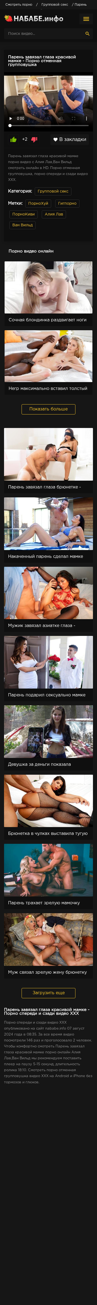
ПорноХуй (38, 203)
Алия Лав (54, 214)
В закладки (69, 139)
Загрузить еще (49, 993)
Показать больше (48, 409)
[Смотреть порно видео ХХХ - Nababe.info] (33, 18)
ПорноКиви (23, 214)
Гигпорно (67, 203)
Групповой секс (53, 191)
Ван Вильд (22, 225)
